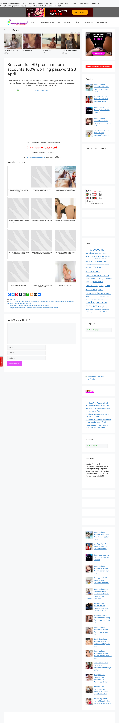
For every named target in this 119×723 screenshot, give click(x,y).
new (87, 281)
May (89, 278)
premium (10, 303)
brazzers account (99, 256)
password (97, 281)
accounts (18, 301)
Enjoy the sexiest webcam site (70, 51)
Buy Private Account (64, 22)
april (23, 301)
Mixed (77, 22)
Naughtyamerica (105, 278)
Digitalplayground (100, 261)
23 (13, 301)
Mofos (95, 278)
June (87, 278)
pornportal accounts (104, 296)
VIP (104, 312)
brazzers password (100, 258)
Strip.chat (6, 53)
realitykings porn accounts (92, 312)
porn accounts (59, 301)
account (89, 250)
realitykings (103, 306)
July (110, 275)
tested (100, 312)
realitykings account (91, 309)
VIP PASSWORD (102, 22)
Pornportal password (91, 299)
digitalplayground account (92, 264)
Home (33, 22)
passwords (92, 285)
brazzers (27, 301)
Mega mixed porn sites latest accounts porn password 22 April (29, 305)
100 (11, 301)
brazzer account (103, 253)
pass (91, 282)
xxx (106, 312)
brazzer (96, 253)
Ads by (75, 32)
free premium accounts (38, 301)
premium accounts (19, 303)
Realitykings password (103, 309)
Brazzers (12, 299)
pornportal (103, 293)
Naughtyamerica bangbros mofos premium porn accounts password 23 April (34, 307)
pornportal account (93, 296)
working (28, 303)
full (47, 301)
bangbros (90, 253)
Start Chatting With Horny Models (12, 51)
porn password (69, 301)
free (94, 267)
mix (92, 278)
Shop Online (89, 22)
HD (50, 301)
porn (52, 301)
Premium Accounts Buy (46, 22)
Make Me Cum (27, 50)
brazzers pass (91, 258)
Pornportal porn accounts (102, 299)
